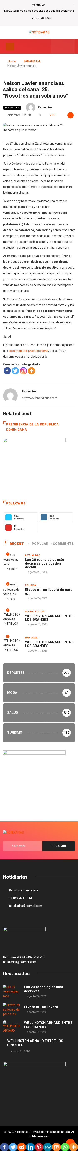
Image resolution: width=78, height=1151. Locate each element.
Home (12, 61)
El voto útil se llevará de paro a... (49, 591)
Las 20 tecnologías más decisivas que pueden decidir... (44, 563)
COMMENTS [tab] (63, 544)
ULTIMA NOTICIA (34, 611)
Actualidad (32, 555)
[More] (31, 370)
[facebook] (56, 46)
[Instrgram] (69, 46)
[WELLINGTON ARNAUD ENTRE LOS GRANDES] (11, 1027)
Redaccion (45, 107)
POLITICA (30, 585)
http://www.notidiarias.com (39, 398)
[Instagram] (23, 370)
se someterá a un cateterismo (28, 350)
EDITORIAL (31, 637)
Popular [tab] (40, 544)
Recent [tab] (17, 544)
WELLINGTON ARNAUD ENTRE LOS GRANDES (49, 617)
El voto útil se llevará (41, 1006)
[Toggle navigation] (9, 46)
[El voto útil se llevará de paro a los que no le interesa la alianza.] (11, 1009)
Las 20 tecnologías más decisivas (43, 988)
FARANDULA (32, 61)
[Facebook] (7, 370)
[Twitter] (63, 46)
